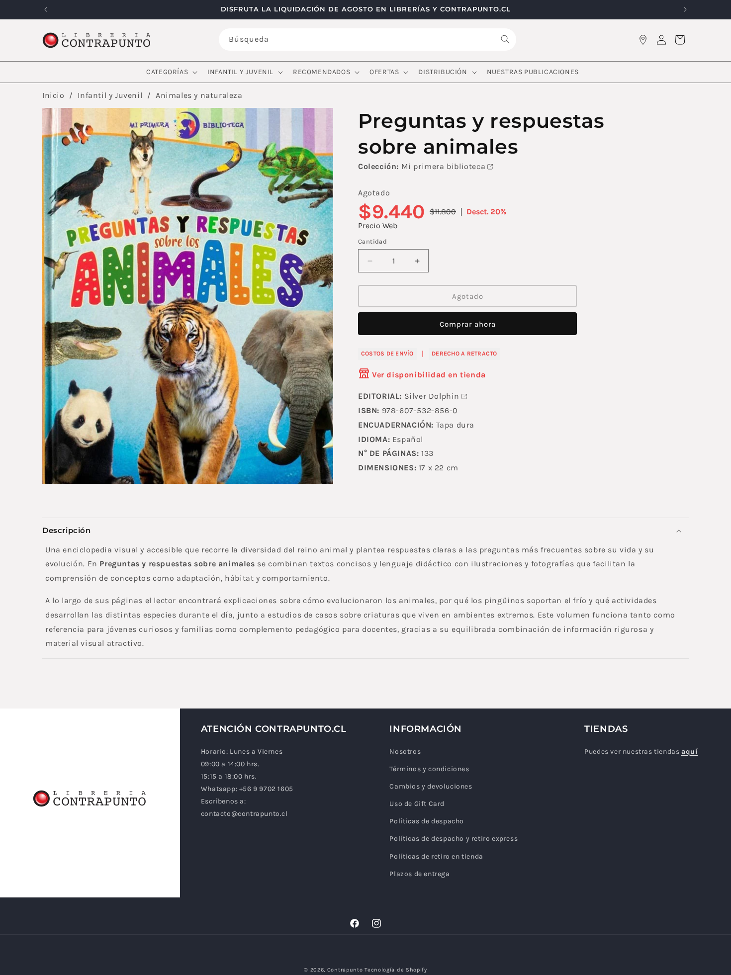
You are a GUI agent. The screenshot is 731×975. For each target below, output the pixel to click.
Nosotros (405, 751)
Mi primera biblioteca (443, 166)
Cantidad (372, 241)
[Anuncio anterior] (46, 9)
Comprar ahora (468, 324)
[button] (170, 72)
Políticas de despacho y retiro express (453, 839)
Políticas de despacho (426, 821)
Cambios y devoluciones (430, 786)
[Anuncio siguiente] (685, 9)
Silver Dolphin (431, 396)
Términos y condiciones (429, 769)
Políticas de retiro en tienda (436, 856)
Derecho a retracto (464, 353)
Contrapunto (345, 970)
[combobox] (367, 39)
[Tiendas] (643, 40)
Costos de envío (387, 353)
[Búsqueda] (505, 39)
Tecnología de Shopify (396, 970)
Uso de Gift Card (417, 803)
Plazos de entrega (419, 874)
